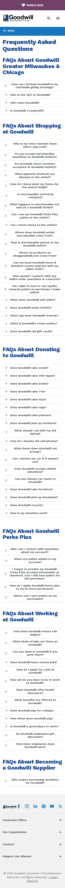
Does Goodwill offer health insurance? (35, 691)
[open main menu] (57, 18)
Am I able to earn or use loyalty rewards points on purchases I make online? (34, 289)
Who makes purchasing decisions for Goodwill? (35, 781)
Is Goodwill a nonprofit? (27, 110)
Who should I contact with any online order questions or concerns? (34, 277)
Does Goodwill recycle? (26, 505)
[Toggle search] (49, 18)
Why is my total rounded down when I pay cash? (35, 145)
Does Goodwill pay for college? (32, 710)
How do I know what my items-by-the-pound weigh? (34, 185)
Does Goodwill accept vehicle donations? (35, 470)
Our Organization (15, 832)
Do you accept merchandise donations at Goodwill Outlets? (34, 155)
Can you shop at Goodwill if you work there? (35, 653)
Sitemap (32, 881)
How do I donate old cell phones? (34, 441)
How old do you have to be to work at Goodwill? (35, 681)
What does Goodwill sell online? (32, 299)
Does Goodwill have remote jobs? (33, 662)
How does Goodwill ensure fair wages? (35, 633)
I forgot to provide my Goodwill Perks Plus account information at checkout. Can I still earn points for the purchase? (34, 573)
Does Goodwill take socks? (29, 367)
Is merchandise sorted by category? (35, 196)
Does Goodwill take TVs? (27, 391)
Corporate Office (15, 820)
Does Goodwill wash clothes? (31, 307)
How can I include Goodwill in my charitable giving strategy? (34, 86)
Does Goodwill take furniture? (31, 489)
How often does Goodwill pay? (31, 718)
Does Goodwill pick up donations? (34, 497)
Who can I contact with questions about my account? (35, 550)
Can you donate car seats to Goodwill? (35, 480)
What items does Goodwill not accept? (35, 450)
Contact (8, 844)
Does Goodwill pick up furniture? (33, 423)
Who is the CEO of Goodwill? (30, 94)
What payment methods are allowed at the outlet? (35, 175)
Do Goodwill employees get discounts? (35, 735)
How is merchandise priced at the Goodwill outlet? (35, 244)
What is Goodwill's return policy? (33, 323)
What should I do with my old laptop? (35, 432)
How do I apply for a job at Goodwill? (35, 671)
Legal (53, 877)
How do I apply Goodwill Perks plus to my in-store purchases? (35, 587)
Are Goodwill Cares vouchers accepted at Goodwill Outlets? (35, 165)
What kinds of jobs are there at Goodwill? (35, 643)
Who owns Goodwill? (25, 102)
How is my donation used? (28, 513)
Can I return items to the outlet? (33, 225)
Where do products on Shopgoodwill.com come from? (35, 254)
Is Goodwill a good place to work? (34, 726)
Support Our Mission (17, 856)
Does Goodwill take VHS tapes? (32, 375)
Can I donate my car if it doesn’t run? (35, 460)
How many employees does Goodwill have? (35, 745)
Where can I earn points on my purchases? (35, 597)
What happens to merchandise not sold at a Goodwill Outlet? (34, 206)
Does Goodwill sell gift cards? (31, 331)
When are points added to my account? (35, 560)
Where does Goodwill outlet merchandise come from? (35, 234)
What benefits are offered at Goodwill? (35, 701)
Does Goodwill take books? (29, 383)
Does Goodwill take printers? (30, 415)
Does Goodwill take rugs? (28, 407)
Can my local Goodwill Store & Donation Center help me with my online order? (34, 266)
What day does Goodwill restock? (34, 315)
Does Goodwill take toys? (28, 399)
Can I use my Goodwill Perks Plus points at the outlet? (34, 216)
